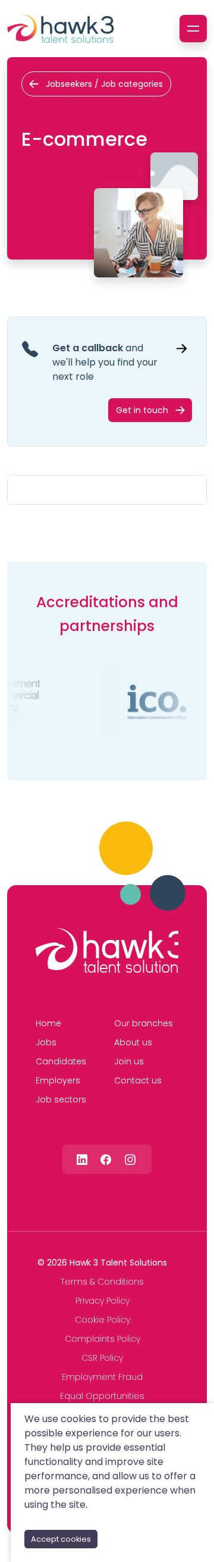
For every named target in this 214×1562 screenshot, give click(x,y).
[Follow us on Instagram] (130, 1159)
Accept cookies (61, 1539)
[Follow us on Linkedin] (82, 1159)
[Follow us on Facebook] (106, 1159)
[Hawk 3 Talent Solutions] (107, 950)
